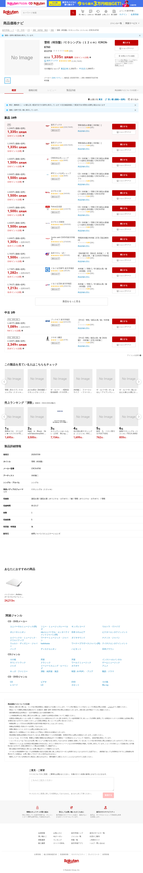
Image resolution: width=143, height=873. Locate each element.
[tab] (13, 90)
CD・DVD (21, 30)
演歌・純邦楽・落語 (40, 30)
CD (28, 30)
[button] (91, 13)
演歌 (52, 30)
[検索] (73, 13)
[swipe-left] (4, 382)
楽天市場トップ (8, 30)
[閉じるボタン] (140, 35)
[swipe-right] (138, 382)
